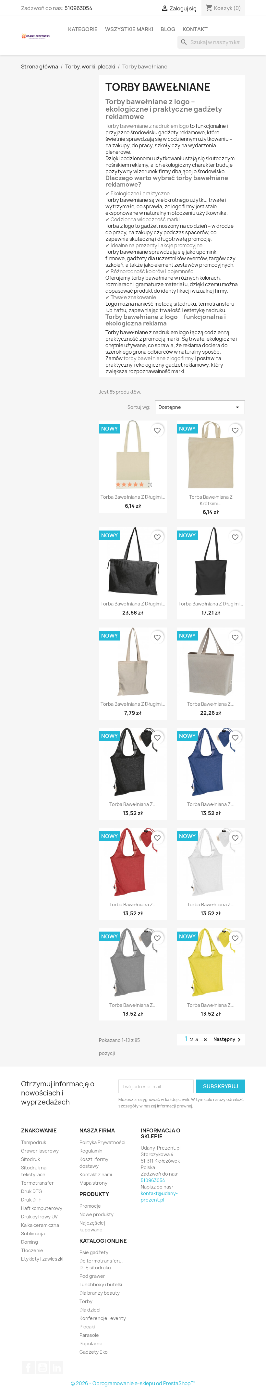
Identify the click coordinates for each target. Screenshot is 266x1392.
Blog (168, 29)
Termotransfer (37, 1183)
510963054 (78, 8)
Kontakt (195, 29)
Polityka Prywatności (102, 1142)
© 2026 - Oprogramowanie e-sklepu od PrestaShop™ (133, 1383)
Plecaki (87, 1327)
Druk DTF (31, 1200)
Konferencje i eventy (102, 1318)
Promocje (90, 1206)
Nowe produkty (96, 1214)
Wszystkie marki (129, 29)
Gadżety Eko (93, 1352)
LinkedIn (56, 1367)
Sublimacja (33, 1233)
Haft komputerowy (41, 1208)
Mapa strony (93, 1183)
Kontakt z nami (95, 1174)
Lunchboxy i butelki (100, 1284)
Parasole (89, 1335)
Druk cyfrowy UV (39, 1217)
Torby (85, 1301)
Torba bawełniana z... (211, 704)
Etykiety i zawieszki (42, 1259)
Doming (29, 1242)
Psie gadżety (93, 1252)
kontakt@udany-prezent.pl (159, 1196)
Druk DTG (31, 1191)
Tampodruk (33, 1142)
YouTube (42, 1367)
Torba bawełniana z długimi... (133, 497)
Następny (228, 1040)
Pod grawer (92, 1276)
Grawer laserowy (40, 1151)
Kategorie (83, 29)
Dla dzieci (89, 1310)
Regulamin (91, 1151)
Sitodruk (30, 1159)
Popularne (91, 1343)
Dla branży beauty (99, 1293)
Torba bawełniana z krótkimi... (211, 500)
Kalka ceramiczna (40, 1225)
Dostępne (200, 407)
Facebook (28, 1367)
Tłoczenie (32, 1250)
